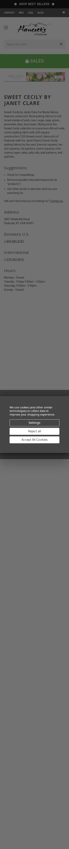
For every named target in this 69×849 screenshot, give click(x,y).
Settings (34, 423)
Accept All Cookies (34, 440)
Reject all (34, 431)
